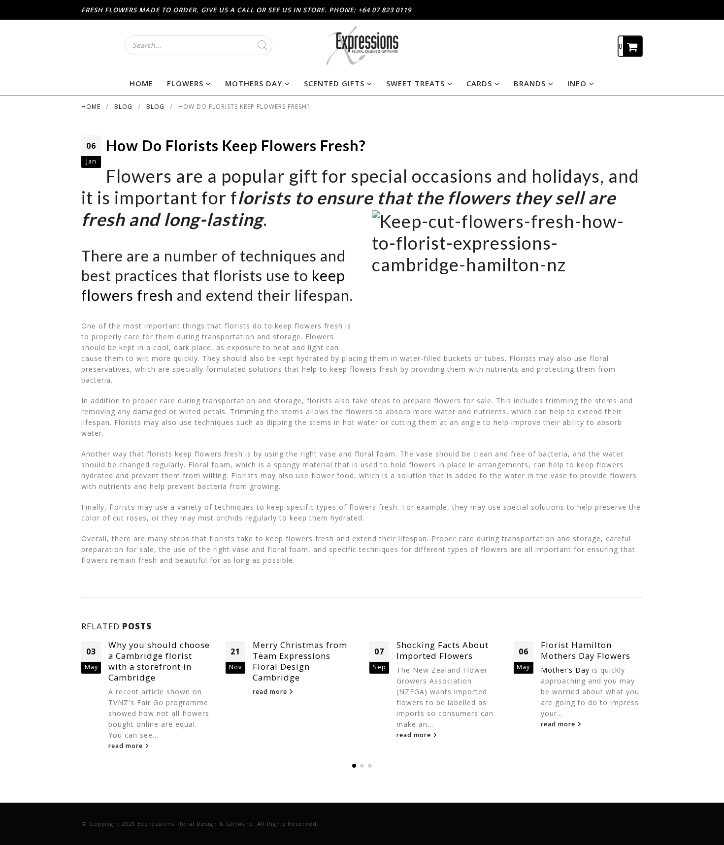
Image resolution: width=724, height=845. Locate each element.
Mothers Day (253, 83)
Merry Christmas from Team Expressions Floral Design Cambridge (300, 660)
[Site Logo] (362, 45)
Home (141, 83)
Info (577, 83)
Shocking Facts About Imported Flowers (442, 650)
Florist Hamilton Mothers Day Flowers (585, 650)
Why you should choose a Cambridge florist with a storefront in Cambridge (159, 660)
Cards (479, 83)
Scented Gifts (334, 83)
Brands (530, 83)
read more (126, 746)
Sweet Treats (415, 83)
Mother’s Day (565, 670)
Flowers (185, 83)
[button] (354, 765)
